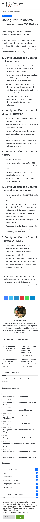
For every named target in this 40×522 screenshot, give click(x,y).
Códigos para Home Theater (13, 494)
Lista (4, 491)
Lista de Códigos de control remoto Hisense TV (9, 362)
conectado (19, 379)
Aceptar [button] (20, 517)
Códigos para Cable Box (11, 498)
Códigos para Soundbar (11, 484)
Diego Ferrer (20, 320)
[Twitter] (11, 298)
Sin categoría (7, 487)
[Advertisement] (20, 30)
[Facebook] (6, 298)
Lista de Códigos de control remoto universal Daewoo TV (29, 362)
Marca (5, 473)
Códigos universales (10, 469)
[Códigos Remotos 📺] (14, 4)
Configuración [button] (9, 517)
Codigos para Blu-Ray (10, 480)
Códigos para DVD (9, 476)
